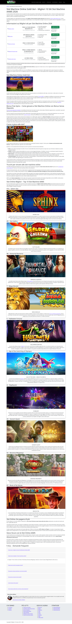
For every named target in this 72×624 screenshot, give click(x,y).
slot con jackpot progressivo (55, 313)
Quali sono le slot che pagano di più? (15, 565)
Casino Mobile (26, 612)
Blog (64, 2)
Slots (39, 616)
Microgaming (30, 281)
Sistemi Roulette (56, 608)
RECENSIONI (54, 2)
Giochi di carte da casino (28, 615)
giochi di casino (27, 114)
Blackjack (40, 610)
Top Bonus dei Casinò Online (29, 608)
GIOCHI (43, 2)
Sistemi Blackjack (56, 607)
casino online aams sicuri (55, 18)
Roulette (40, 615)
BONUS (60, 2)
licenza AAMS (41, 96)
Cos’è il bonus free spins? (13, 583)
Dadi (39, 611)
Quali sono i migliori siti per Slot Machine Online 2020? (19, 550)
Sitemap (10, 610)
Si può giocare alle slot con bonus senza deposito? (18, 588)
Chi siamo (10, 607)
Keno (39, 612)
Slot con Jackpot (26, 610)
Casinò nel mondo (27, 607)
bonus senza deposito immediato (14, 110)
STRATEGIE (49, 2)
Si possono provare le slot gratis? (14, 577)
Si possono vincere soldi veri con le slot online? (17, 571)
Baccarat (40, 607)
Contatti (9, 608)
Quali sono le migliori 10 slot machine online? (17, 555)
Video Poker (40, 617)
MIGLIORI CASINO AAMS (36, 2)
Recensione (54, 29)
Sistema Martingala (27, 611)
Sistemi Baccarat (56, 610)
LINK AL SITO (55, 27)
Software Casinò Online (28, 613)
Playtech (22, 378)
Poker (39, 613)
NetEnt (22, 346)
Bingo (39, 608)
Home (8, 6)
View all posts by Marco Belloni (19, 599)
